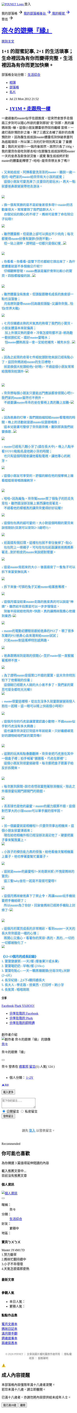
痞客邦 (23, 1066)
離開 (22, 1405)
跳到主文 (8, 41)
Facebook (8, 1005)
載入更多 (8, 1092)
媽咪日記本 (9, 1329)
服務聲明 (43, 1358)
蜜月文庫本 (9, 1324)
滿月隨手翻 (9, 1333)
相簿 (12, 82)
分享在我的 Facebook (23, 1013)
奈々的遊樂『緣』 (27, 30)
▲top (5, 1084)
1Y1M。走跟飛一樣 (30, 108)
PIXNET (18, 1354)
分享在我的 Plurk (21, 1018)
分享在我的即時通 (22, 1023)
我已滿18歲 (9, 1405)
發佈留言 (8, 1116)
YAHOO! (28, 1005)
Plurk (18, 1005)
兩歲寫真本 (9, 1343)
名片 (12, 92)
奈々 (5, 1044)
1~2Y (29, 1077)
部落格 (14, 87)
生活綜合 (34, 74)
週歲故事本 (9, 1338)
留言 (32, 1066)
